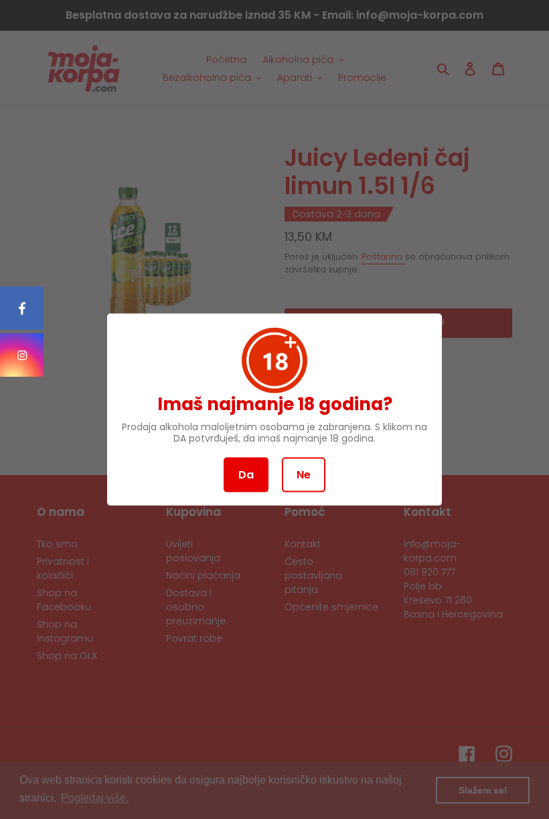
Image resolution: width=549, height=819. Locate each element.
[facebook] (22, 308)
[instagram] (22, 355)
